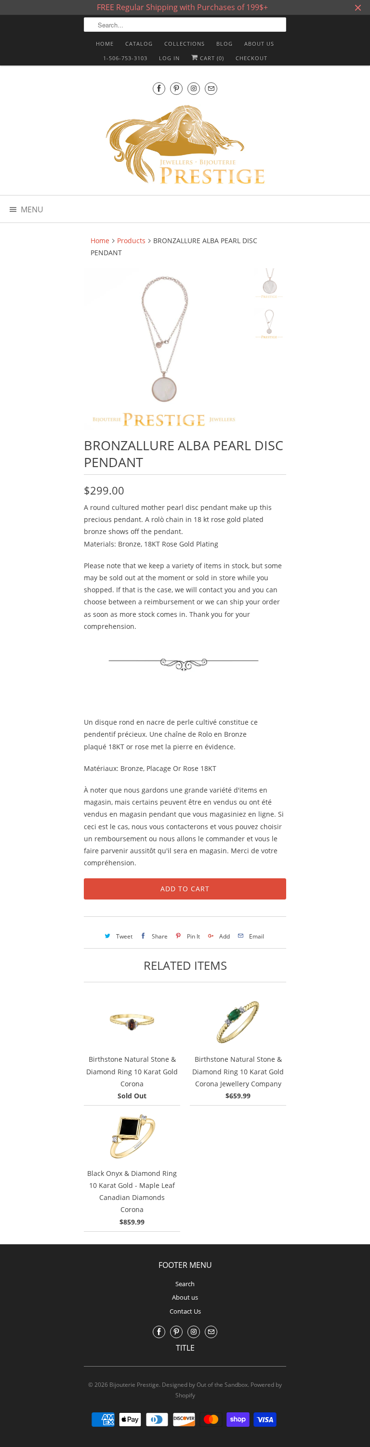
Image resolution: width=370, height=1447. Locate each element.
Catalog (139, 43)
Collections (184, 43)
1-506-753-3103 (125, 58)
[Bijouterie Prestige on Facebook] (159, 88)
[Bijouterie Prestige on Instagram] (193, 88)
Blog (224, 43)
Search (185, 1283)
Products (131, 240)
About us (259, 43)
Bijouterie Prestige (134, 1385)
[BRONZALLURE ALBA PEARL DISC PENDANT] (165, 349)
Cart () (211, 58)
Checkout (251, 58)
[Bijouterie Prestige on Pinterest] (176, 88)
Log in (169, 58)
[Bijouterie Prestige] (185, 146)
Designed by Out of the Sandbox (205, 1385)
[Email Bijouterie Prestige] (211, 88)
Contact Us (185, 1311)
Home (105, 43)
